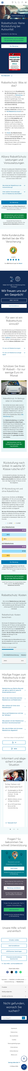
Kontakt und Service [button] (7, 996)
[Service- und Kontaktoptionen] (24, 1067)
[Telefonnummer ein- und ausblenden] (15, 2)
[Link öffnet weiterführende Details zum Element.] (14, 61)
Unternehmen (14, 1047)
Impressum (14, 1028)
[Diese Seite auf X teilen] (12, 972)
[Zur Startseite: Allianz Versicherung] (2, 2)
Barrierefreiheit (14, 1036)
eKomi (20, 263)
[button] (24, 16)
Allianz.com (14, 1055)
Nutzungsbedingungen (14, 1043)
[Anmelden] (22, 2)
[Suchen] (23, 1018)
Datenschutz (14, 1032)
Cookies (14, 1039)
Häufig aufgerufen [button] (7, 991)
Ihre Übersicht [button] (5, 75)
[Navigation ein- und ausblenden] (26, 2)
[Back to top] (24, 1059)
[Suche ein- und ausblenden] (19, 2)
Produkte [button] (4, 987)
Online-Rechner (14, 1051)
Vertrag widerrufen (13, 1062)
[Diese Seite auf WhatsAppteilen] (20, 972)
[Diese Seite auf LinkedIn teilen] (16, 972)
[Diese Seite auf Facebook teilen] (7, 972)
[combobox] (11, 1018)
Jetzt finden (14, 868)
